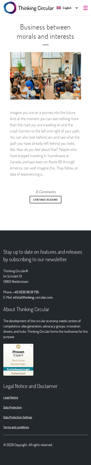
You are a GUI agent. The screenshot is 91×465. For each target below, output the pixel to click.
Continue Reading (45, 199)
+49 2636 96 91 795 (26, 292)
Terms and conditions (16, 427)
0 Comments (46, 191)
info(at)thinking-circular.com (33, 297)
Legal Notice (10, 397)
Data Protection (12, 407)
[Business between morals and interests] (45, 75)
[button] (64, 8)
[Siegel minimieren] (31, 346)
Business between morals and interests (45, 31)
